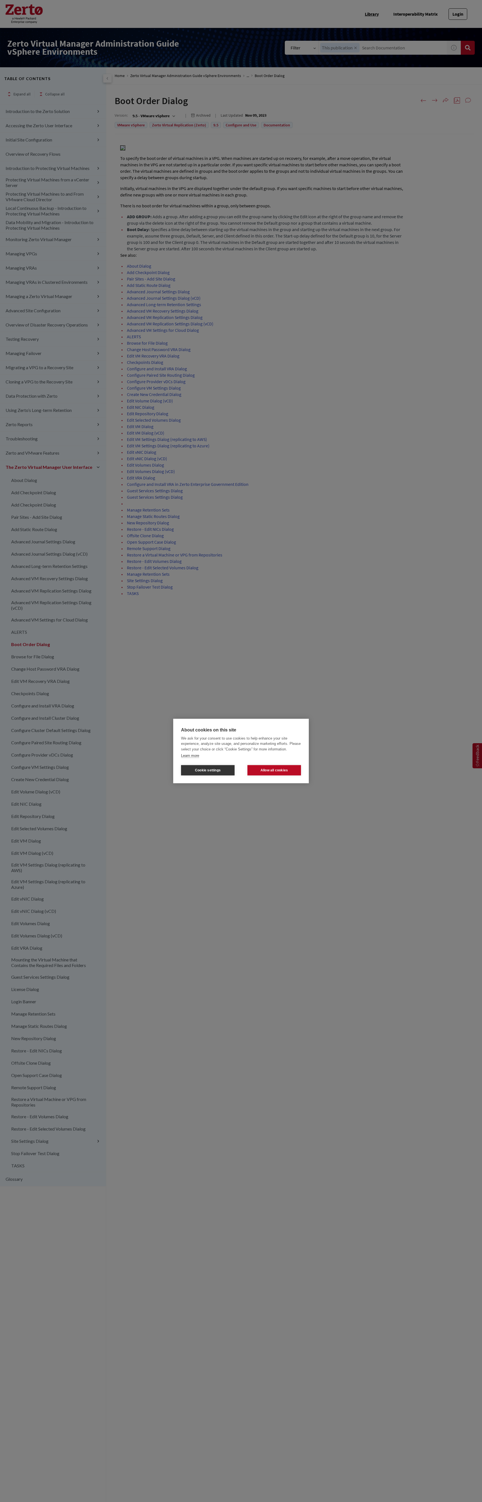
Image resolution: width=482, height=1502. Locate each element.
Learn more (190, 756)
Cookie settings (208, 770)
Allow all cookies (274, 770)
